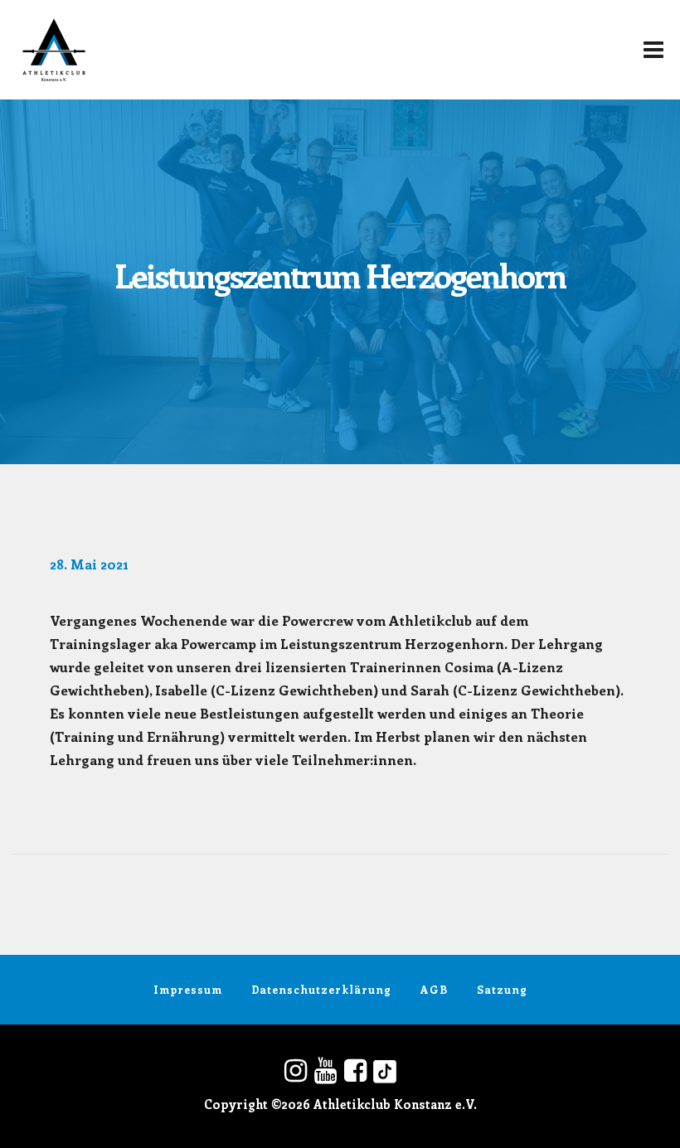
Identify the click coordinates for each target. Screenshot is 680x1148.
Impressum (187, 989)
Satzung (502, 989)
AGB (434, 989)
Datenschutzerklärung (321, 989)
